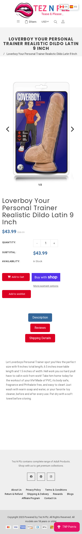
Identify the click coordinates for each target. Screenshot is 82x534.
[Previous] (7, 129)
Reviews (40, 328)
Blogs (70, 494)
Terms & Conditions (56, 489)
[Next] (72, 129)
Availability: (11, 261)
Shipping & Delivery (38, 494)
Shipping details (40, 338)
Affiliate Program (31, 498)
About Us (16, 489)
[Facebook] (31, 477)
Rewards (58, 494)
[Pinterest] (41, 477)
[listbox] (68, 6)
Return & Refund (14, 494)
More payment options (45, 285)
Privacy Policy (33, 489)
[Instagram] (51, 477)
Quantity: (9, 242)
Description (40, 317)
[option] (63, 6)
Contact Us (50, 498)
